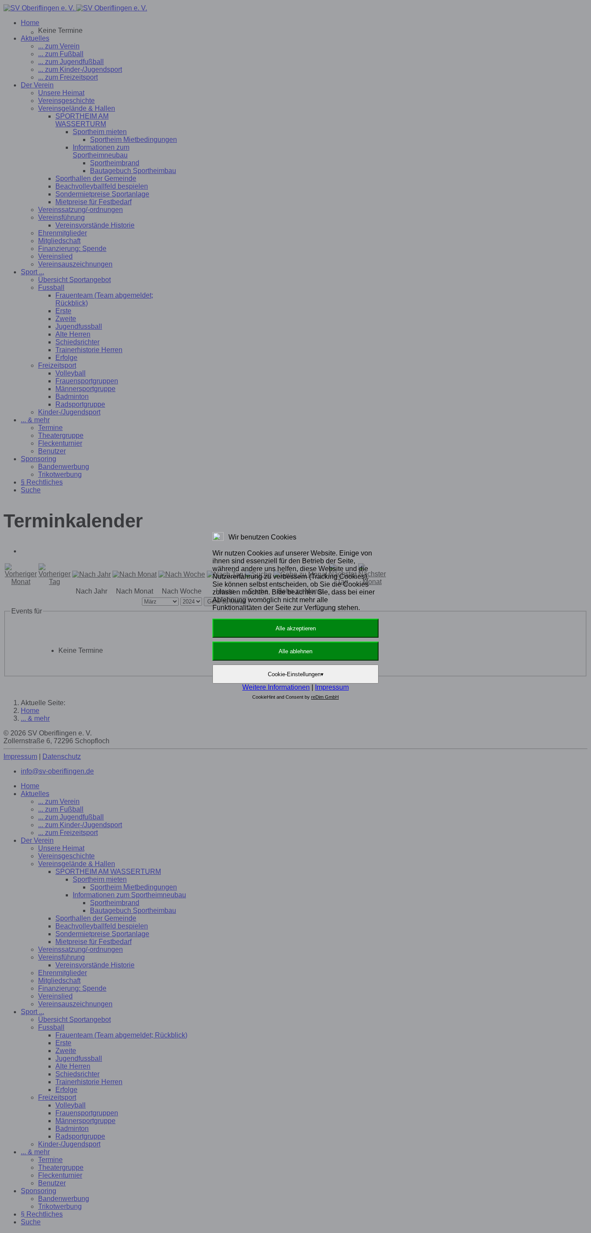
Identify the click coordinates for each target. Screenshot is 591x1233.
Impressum (332, 687)
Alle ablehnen (295, 651)
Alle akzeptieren (296, 628)
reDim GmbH (325, 697)
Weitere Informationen (276, 687)
